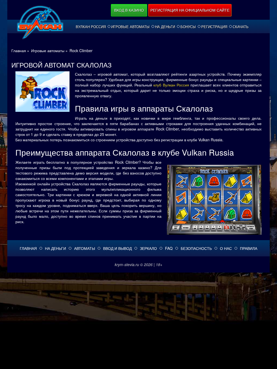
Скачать (241, 26)
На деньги (165, 26)
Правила (248, 248)
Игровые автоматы (130, 26)
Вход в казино (129, 10)
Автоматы (84, 248)
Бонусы (188, 26)
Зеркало (148, 248)
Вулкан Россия (91, 26)
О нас (226, 248)
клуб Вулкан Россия (171, 85)
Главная (28, 248)
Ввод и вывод (117, 248)
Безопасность (196, 248)
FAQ (169, 248)
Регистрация (214, 26)
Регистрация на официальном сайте (189, 10)
